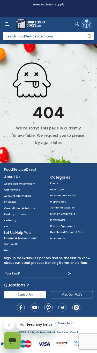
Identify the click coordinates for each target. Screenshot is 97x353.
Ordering (10, 220)
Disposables (58, 201)
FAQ (6, 226)
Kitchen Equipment (62, 226)
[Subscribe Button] (69, 273)
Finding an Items (15, 214)
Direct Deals (58, 238)
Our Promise (12, 189)
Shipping (10, 202)
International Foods (63, 195)
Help (7, 250)
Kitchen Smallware (62, 213)
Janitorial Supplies (62, 207)
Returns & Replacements (20, 238)
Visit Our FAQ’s (72, 294)
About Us (12, 176)
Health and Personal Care (67, 232)
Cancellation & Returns (19, 208)
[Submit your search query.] (89, 36)
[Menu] (6, 24)
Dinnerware (58, 219)
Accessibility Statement (19, 183)
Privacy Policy (66, 323)
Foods (54, 183)
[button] (76, 24)
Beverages (57, 189)
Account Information (17, 196)
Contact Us (11, 244)
